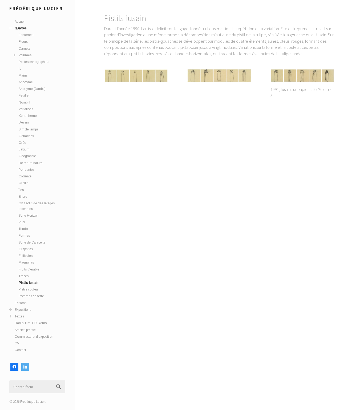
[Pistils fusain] (136, 75)
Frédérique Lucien (36, 8)
